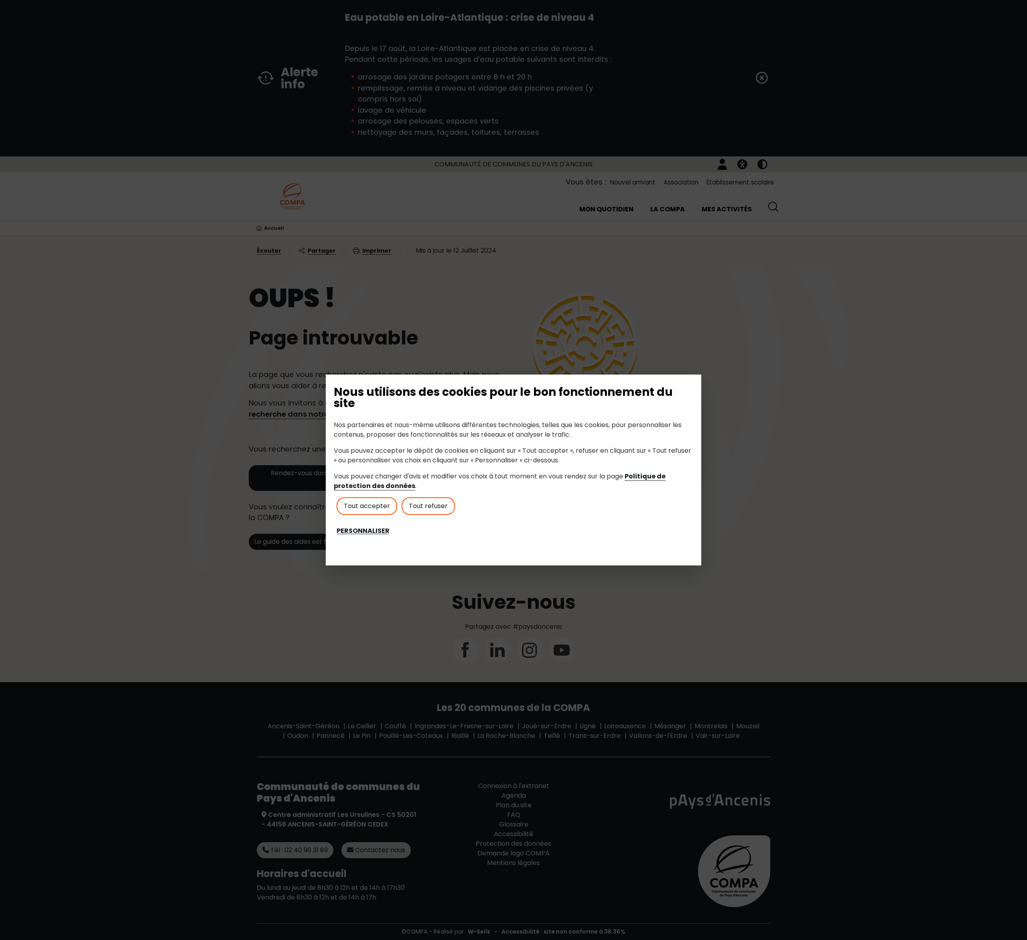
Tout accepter (367, 506)
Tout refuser (428, 506)
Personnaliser (363, 531)
